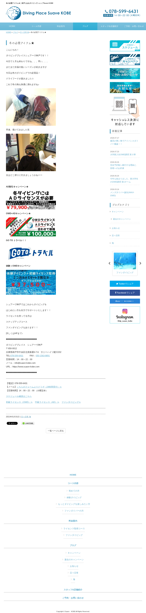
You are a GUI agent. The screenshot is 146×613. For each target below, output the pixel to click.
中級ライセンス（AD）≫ (47, 402)
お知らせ (116, 228)
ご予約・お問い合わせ (73, 598)
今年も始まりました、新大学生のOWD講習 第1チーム (124, 179)
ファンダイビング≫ (71, 402)
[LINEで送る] (28, 423)
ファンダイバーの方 (74, 510)
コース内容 (73, 483)
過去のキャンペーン (122, 219)
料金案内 (73, 521)
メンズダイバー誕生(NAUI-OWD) (122, 192)
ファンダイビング (74, 535)
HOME (8, 32)
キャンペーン (118, 211)
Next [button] (140, 263)
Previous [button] (109, 263)
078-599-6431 (16, 355)
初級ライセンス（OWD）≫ (19, 402)
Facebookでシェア (125, 292)
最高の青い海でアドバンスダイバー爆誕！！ (124, 141)
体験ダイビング (74, 497)
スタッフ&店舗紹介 (73, 590)
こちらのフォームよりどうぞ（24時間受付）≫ (39, 387)
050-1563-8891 (43, 355)
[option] (124, 263)
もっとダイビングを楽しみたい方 (74, 504)
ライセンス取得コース (74, 528)
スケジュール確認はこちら (19, 396)
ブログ (15, 32)
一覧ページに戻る (56, 431)
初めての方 (74, 491)
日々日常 (23, 32)
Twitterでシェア (125, 284)
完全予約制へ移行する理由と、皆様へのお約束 (124, 165)
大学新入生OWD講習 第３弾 (123, 153)
